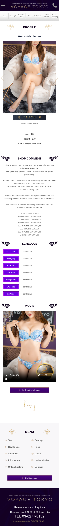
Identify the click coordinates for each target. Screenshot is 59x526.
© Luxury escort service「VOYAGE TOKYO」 (29, 521)
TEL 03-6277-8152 (29, 516)
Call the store (31, 478)
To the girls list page (31, 390)
